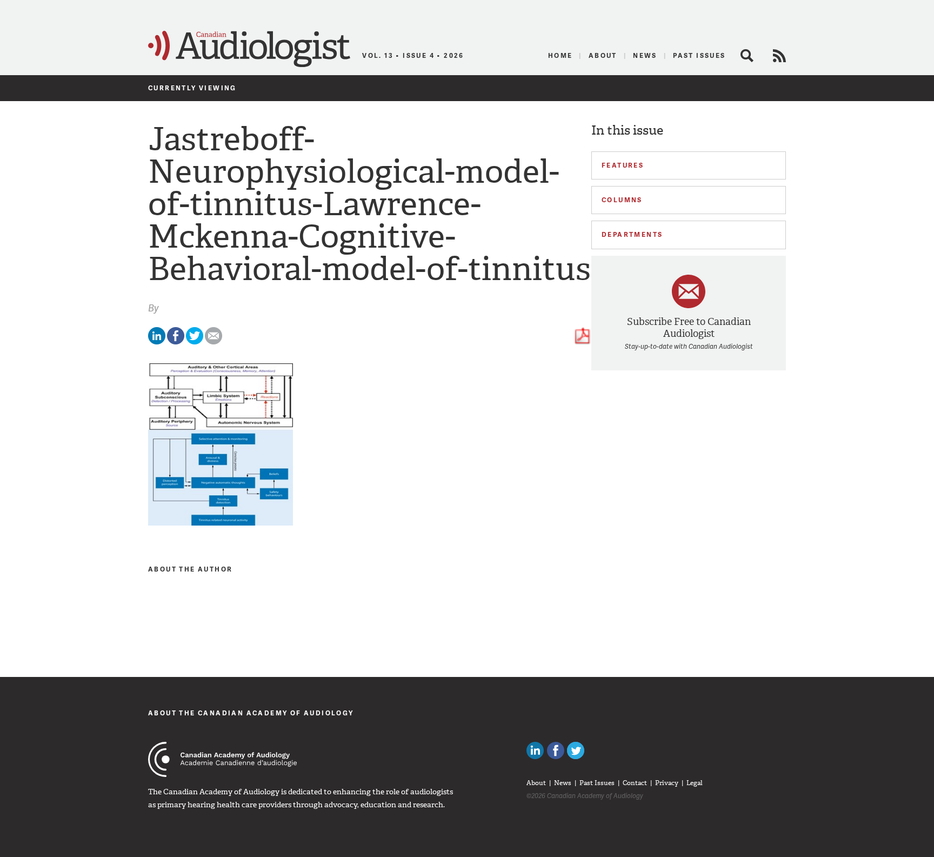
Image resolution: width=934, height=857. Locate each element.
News (645, 55)
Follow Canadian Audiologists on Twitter (575, 750)
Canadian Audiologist (249, 49)
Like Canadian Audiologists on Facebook (555, 750)
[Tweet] (194, 342)
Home (560, 55)
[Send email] (213, 342)
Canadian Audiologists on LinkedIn (535, 750)
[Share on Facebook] (175, 342)
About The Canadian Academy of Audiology (251, 713)
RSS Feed (779, 55)
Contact (635, 783)
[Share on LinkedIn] (156, 342)
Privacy (666, 783)
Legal (694, 783)
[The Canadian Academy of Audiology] (222, 759)
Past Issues (699, 55)
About (603, 55)
